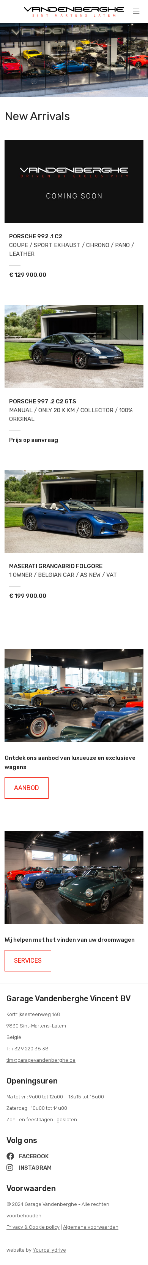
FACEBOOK (33, 1156)
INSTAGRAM (35, 1167)
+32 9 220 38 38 (30, 1048)
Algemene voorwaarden (90, 1227)
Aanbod (26, 787)
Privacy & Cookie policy (33, 1227)
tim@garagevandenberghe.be (41, 1060)
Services (28, 960)
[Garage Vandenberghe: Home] (74, 9)
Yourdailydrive (49, 1250)
